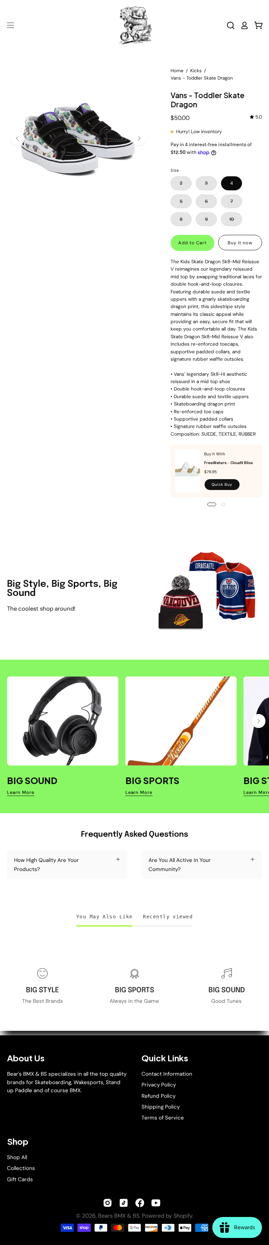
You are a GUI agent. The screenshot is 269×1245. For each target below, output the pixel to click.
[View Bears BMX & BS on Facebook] (139, 1203)
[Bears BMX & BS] (134, 25)
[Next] (139, 138)
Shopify (182, 1215)
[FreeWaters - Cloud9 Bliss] (187, 471)
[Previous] (18, 138)
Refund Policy (158, 1095)
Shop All (17, 1157)
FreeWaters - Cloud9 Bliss (228, 463)
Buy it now (240, 243)
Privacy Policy (159, 1084)
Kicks (196, 71)
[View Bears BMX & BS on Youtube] (156, 1203)
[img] (256, 117)
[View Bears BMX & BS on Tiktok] (123, 1203)
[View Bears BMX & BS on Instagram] (107, 1203)
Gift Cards (20, 1179)
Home (177, 71)
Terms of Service (163, 1117)
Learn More (20, 792)
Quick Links (165, 1058)
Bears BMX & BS (118, 1215)
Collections (21, 1168)
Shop (17, 1141)
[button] (230, 25)
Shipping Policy (161, 1106)
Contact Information (167, 1073)
